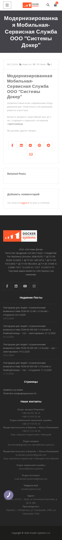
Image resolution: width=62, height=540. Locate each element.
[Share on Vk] (30, 145)
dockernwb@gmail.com (19, 444)
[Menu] (7, 5)
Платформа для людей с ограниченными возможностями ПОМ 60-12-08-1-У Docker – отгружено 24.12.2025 (26, 311)
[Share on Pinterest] (39, 145)
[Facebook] (7, 286)
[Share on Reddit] (48, 145)
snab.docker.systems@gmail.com (30, 478)
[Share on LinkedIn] (21, 145)
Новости (26, 64)
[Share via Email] (31, 154)
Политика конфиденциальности (19, 393)
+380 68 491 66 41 (31, 413)
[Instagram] (34, 286)
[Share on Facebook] (12, 145)
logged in (24, 202)
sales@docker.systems (43, 444)
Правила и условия (13, 389)
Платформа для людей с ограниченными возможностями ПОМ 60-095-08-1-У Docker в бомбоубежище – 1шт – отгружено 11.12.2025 (27, 366)
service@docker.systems (31, 468)
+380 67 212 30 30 (31, 431)
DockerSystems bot (31, 489)
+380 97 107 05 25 (31, 423)
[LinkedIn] (16, 286)
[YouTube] (25, 286)
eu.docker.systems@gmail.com (31, 454)
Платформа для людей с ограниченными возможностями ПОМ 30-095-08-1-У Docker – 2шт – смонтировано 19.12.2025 (30, 348)
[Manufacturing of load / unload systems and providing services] (31, 5)
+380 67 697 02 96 (31, 416)
